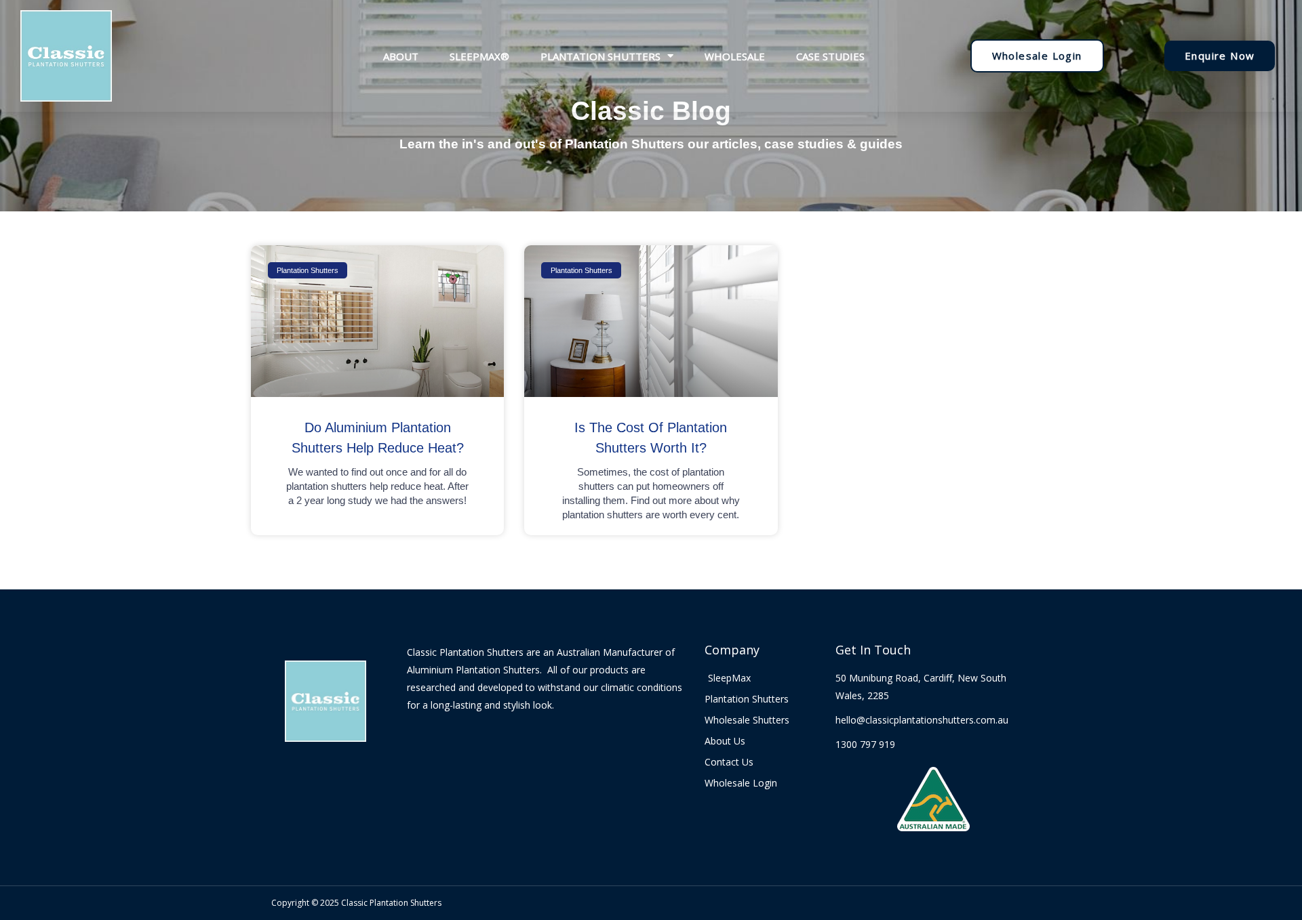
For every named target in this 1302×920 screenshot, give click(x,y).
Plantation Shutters (600, 56)
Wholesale (735, 56)
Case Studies (830, 56)
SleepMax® (479, 56)
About (400, 56)
